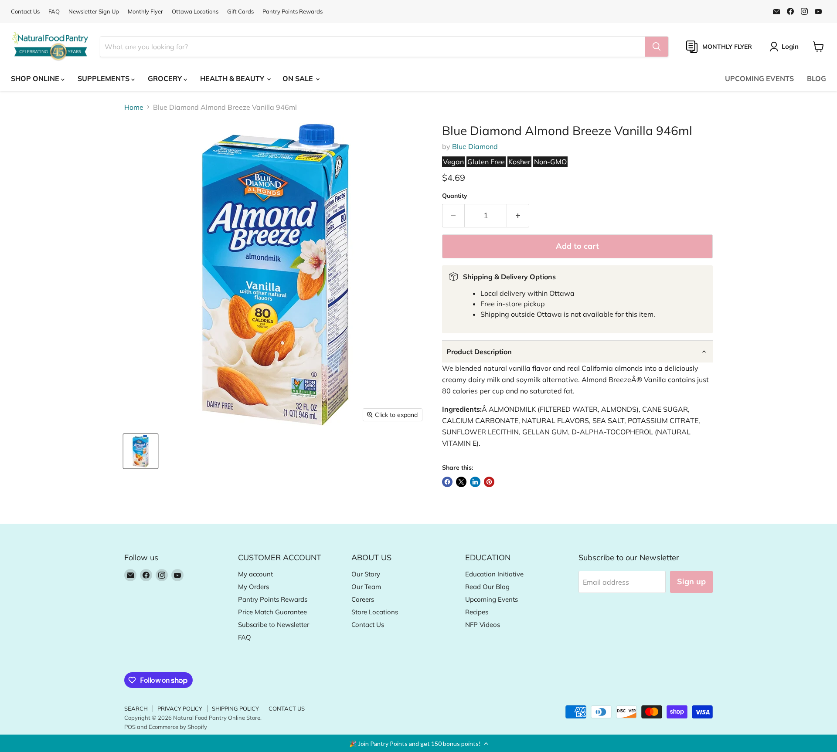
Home (133, 107)
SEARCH (136, 708)
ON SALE (298, 78)
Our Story (365, 574)
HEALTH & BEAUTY (233, 78)
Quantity (454, 195)
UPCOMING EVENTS (759, 78)
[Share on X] (461, 482)
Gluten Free (486, 161)
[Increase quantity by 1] (518, 216)
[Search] (656, 47)
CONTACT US (287, 708)
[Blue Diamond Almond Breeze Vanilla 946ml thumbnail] (140, 451)
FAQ (54, 11)
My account (255, 574)
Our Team (366, 587)
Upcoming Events (491, 599)
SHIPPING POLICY (235, 708)
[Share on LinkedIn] (475, 482)
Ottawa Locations (195, 11)
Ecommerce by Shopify (178, 726)
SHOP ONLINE (36, 78)
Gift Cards (240, 11)
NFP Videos (482, 624)
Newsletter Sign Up (93, 11)
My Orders (253, 587)
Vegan (453, 161)
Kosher (519, 161)
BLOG (816, 78)
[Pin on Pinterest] (489, 482)
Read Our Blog (487, 587)
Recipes (476, 612)
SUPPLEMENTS (104, 78)
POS (130, 726)
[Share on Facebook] (447, 482)
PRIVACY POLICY (179, 708)
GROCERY (166, 78)
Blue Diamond (475, 146)
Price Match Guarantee (272, 612)
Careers (362, 599)
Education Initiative (494, 574)
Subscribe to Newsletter (273, 624)
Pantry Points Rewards (292, 11)
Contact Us (25, 11)
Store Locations (374, 612)
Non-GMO (550, 161)
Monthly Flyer (145, 11)
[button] (418, 743)
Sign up (691, 581)
